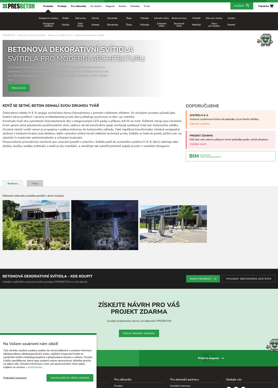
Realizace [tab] (13, 183)
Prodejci (62, 6)
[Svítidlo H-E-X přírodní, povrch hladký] (36, 225)
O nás (147, 6)
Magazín (110, 6)
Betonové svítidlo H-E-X (60, 35)
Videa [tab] (35, 183)
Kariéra (122, 6)
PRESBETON (9, 35)
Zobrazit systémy (200, 124)
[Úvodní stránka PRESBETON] (19, 6)
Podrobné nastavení (15, 378)
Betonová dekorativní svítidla (89, 35)
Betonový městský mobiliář (31, 35)
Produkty (48, 6)
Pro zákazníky (78, 6)
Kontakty (135, 6)
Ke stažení (96, 6)
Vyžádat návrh (198, 144)
